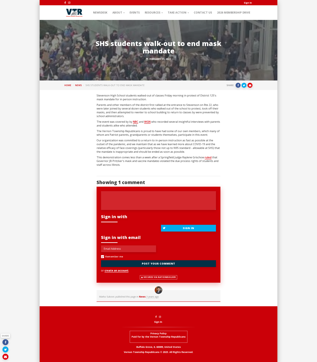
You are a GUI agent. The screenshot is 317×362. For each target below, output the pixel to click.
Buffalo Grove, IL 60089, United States (158, 346)
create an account (116, 270)
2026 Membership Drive (233, 12)
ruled (208, 157)
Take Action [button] (177, 12)
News (78, 85)
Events (135, 12)
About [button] (117, 12)
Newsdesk (100, 12)
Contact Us (203, 12)
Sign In (248, 2)
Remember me (114, 256)
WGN (147, 122)
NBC (135, 122)
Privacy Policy (158, 333)
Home (67, 85)
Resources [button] (153, 12)
